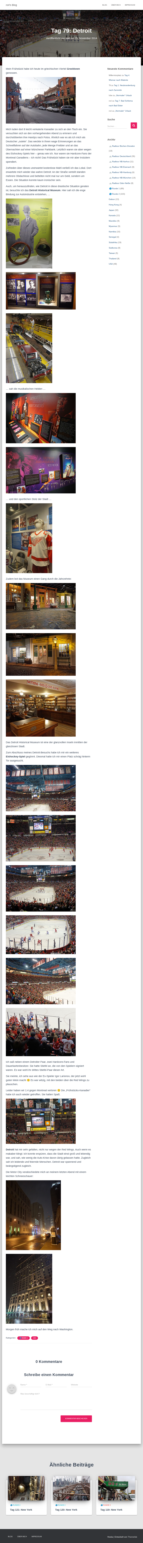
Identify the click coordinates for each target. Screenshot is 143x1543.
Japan (111, 210)
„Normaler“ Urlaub (124, 95)
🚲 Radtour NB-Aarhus (119, 161)
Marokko (112, 221)
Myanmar (113, 226)
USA (34, 1338)
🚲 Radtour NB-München (120, 178)
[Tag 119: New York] (116, 1488)
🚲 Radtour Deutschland (120, 156)
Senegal (112, 237)
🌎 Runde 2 (114, 194)
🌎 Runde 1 (23, 1338)
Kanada (112, 215)
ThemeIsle (132, 1537)
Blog (104, 5)
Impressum (130, 5)
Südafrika (113, 242)
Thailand (112, 258)
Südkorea (113, 248)
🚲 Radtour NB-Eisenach (120, 167)
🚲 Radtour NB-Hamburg (120, 172)
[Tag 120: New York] (71, 1488)
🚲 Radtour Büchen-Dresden (122, 146)
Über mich (116, 5)
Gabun (112, 199)
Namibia (112, 232)
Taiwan (112, 253)
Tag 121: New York (21, 1509)
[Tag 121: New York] (26, 1488)
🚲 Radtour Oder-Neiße (119, 183)
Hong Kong (114, 205)
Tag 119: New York (111, 1509)
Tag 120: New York (66, 1509)
